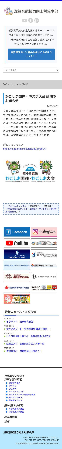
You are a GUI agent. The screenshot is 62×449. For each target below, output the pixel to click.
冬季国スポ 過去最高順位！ (20, 321)
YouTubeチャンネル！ (18, 206)
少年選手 (12, 389)
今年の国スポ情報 (16, 409)
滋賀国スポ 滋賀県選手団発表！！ (24, 351)
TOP (5, 84)
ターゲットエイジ (16, 392)
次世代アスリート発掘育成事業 (22, 395)
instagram (36, 20)
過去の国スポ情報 (16, 412)
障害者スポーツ (15, 400)
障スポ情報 (10, 417)
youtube (24, 20)
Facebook (30, 20)
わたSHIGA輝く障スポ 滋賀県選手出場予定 (28, 336)
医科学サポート (15, 397)
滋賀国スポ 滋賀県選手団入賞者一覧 (25, 343)
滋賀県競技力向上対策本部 (18, 432)
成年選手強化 (14, 383)
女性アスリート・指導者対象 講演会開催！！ (28, 329)
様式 (6, 421)
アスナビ (12, 386)
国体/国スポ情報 (13, 405)
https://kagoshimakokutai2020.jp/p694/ (24, 148)
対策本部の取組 (13, 379)
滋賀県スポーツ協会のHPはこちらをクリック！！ (31, 54)
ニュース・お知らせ (19, 84)
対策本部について (14, 376)
